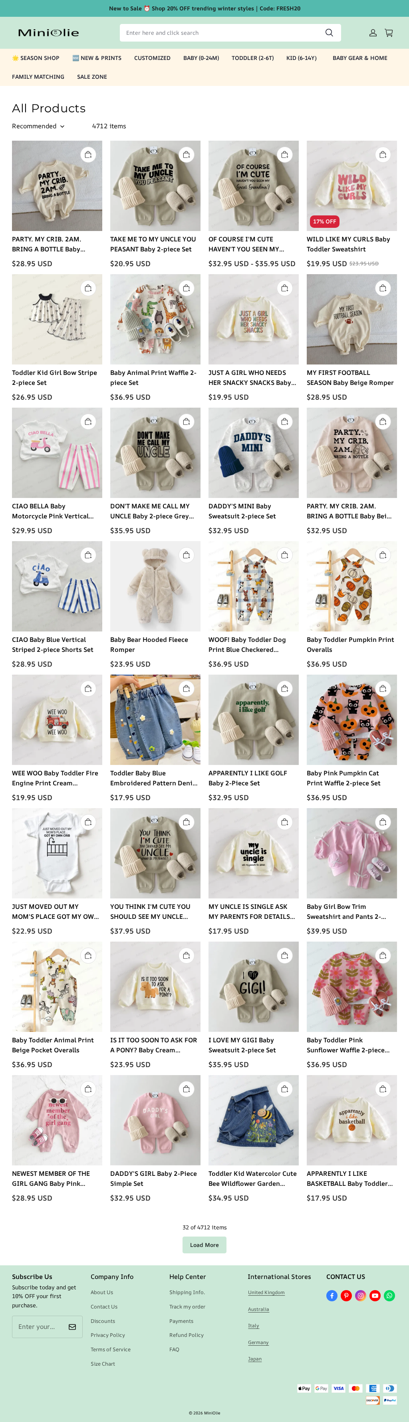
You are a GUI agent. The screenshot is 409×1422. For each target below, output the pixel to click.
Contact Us (104, 1306)
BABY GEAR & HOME (360, 58)
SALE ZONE (92, 76)
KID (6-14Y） (303, 58)
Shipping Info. (187, 1292)
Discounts (103, 1320)
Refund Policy (186, 1334)
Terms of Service (111, 1349)
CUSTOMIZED (152, 58)
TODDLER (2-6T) (253, 58)
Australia (258, 1309)
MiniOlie (212, 1413)
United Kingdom (266, 1292)
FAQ (174, 1349)
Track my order (187, 1306)
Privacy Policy (108, 1334)
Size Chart (103, 1363)
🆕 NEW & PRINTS (96, 58)
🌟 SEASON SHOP (36, 58)
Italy (253, 1325)
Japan (255, 1358)
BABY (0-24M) (201, 58)
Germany (258, 1342)
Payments (181, 1320)
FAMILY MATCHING (38, 76)
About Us (102, 1292)
